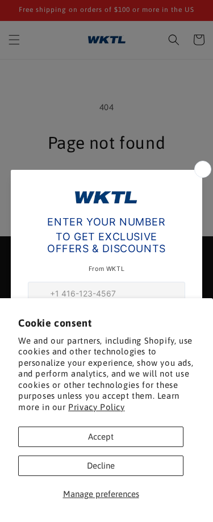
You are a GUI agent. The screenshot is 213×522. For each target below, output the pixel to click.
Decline (101, 465)
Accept (101, 436)
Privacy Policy (96, 407)
